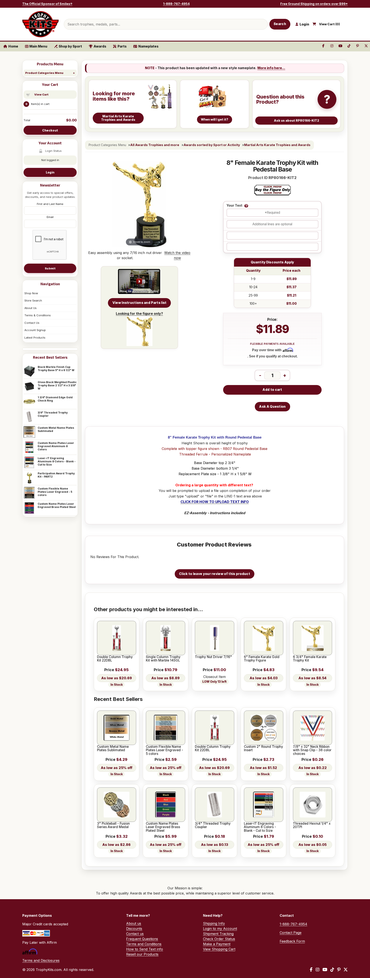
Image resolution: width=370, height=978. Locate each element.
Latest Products (34, 337)
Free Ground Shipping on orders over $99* (314, 4)
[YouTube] (324, 969)
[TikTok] (332, 969)
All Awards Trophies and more (154, 145)
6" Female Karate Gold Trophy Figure (261, 658)
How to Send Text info (144, 949)
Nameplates (148, 46)
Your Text (234, 206)
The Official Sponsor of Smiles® (47, 4)
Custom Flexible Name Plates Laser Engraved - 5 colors (55, 492)
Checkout (50, 130)
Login (50, 172)
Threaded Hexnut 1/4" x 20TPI (312, 825)
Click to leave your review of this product (214, 574)
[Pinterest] (338, 969)
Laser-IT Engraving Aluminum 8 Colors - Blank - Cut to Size (57, 461)
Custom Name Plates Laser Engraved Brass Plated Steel (57, 505)
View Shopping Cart (219, 949)
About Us (30, 308)
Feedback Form (292, 941)
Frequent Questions (142, 939)
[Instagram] (317, 969)
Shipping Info (214, 923)
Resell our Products (142, 954)
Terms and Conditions (143, 944)
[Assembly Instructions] (139, 282)
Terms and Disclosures (41, 960)
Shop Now (31, 293)
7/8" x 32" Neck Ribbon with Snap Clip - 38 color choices (312, 750)
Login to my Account (220, 928)
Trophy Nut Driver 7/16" (213, 657)
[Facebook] (311, 969)
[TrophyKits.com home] (40, 24)
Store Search (33, 300)
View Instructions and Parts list (139, 303)
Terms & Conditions (37, 315)
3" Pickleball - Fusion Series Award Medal (113, 825)
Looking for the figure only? (139, 313)
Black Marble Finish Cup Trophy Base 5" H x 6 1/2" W (56, 368)
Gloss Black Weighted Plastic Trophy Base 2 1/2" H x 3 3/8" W (57, 385)
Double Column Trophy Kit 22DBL (115, 658)
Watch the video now (177, 255)
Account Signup (35, 330)
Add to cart (272, 390)
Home (13, 46)
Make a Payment (216, 944)
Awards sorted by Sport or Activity (212, 145)
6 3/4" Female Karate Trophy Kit (310, 658)
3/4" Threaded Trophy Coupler (53, 414)
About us (133, 923)
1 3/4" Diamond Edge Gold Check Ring (55, 399)
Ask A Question (272, 407)
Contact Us (31, 322)
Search (280, 24)
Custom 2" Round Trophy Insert (263, 748)
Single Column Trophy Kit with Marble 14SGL (163, 658)
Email (50, 217)
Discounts (134, 928)
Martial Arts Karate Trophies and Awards (277, 145)
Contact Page (290, 932)
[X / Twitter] (345, 969)
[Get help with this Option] (246, 206)
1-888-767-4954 (176, 4)
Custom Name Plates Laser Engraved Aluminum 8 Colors (56, 446)
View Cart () (329, 24)
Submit (50, 268)
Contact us (135, 934)
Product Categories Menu (44, 73)
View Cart (41, 94)
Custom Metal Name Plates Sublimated (56, 429)
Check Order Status (219, 939)
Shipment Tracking (218, 934)
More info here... (271, 68)
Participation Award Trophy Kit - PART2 (56, 475)
